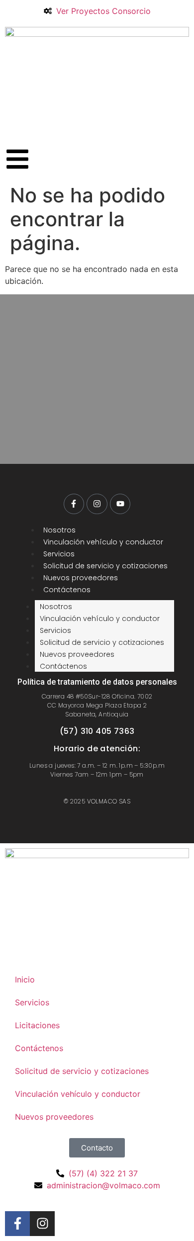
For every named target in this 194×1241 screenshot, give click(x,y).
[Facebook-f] (74, 504)
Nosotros (59, 530)
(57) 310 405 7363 (97, 731)
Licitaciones (37, 1025)
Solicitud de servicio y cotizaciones (105, 566)
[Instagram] (97, 504)
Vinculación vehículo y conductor (103, 542)
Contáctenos (67, 590)
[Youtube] (120, 504)
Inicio (25, 979)
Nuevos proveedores (80, 578)
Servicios (59, 554)
